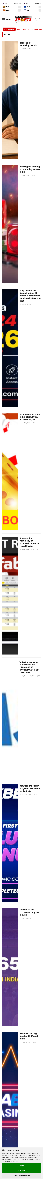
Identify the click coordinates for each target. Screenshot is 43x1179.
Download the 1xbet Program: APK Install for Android (29, 788)
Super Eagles (23, 29)
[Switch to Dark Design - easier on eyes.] (39, 19)
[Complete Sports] (23, 19)
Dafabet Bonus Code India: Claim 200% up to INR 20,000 (29, 417)
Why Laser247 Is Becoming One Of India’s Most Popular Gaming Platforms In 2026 (30, 295)
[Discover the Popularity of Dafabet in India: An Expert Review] (10, 596)
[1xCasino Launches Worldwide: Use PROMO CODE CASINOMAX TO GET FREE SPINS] (10, 719)
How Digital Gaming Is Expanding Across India (29, 169)
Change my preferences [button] (21, 1175)
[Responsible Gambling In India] (10, 100)
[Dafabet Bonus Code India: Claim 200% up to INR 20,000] (10, 472)
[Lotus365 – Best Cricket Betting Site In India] (10, 967)
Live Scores (9, 29)
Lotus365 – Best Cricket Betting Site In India (29, 912)
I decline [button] (21, 1170)
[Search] (35, 19)
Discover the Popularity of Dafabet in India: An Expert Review (29, 542)
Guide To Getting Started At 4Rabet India (28, 1036)
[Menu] (6, 19)
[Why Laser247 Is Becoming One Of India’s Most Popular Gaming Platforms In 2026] (10, 348)
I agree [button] (21, 1165)
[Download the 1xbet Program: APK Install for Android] (10, 843)
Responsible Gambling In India (28, 44)
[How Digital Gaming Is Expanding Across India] (10, 224)
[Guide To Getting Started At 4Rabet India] (10, 1091)
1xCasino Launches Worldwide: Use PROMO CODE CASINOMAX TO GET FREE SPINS (29, 667)
